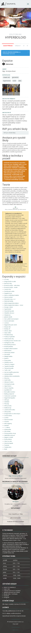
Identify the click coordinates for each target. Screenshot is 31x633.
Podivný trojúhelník (9, 336)
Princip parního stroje (10, 433)
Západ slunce (7, 386)
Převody (6, 403)
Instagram (6, 597)
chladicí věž (6, 77)
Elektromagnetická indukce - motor (13, 305)
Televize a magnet (9, 364)
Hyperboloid (7, 309)
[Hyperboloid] (11, 89)
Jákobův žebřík (8, 317)
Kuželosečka (7, 429)
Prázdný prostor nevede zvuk (12, 340)
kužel (14, 81)
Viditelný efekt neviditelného (12, 376)
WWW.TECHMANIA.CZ (10, 587)
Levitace (6, 323)
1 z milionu (7, 427)
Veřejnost (18, 45)
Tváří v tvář (7, 370)
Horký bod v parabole (10, 396)
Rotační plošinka (8, 346)
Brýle (5, 449)
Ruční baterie (7, 350)
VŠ (27, 45)
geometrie (15, 77)
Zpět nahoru (15, 630)
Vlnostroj (6, 378)
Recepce (16, 501)
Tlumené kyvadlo (8, 368)
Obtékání (6, 402)
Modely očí (7, 329)
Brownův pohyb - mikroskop (12, 285)
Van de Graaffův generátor (11, 372)
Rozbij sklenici (8, 439)
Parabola (6, 445)
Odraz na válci (8, 441)
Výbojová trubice (8, 382)
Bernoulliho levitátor (9, 392)
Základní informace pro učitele (12, 592)
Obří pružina (7, 411)
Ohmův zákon (8, 331)
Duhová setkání (8, 297)
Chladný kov (7, 315)
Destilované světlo (9, 291)
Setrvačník (7, 354)
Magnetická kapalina (9, 398)
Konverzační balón (9, 321)
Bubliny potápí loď (9, 394)
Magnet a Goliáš (8, 437)
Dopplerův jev (8, 293)
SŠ (23, 45)
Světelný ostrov (8, 362)
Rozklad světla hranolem (10, 348)
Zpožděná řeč (8, 390)
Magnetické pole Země (10, 325)
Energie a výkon (8, 307)
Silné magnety (8, 423)
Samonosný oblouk (9, 352)
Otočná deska (8, 415)
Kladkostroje (7, 407)
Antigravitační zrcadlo (10, 281)
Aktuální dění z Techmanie (10, 594)
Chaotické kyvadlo (9, 311)
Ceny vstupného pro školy (16, 514)
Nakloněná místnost (9, 435)
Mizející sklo (7, 327)
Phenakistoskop (8, 334)
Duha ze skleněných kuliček (11, 295)
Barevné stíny (8, 283)
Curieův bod (7, 289)
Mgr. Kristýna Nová (15, 476)
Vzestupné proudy (9, 384)
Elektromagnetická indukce (11, 303)
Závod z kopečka (8, 388)
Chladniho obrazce (9, 313)
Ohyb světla (7, 332)
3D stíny (6, 279)
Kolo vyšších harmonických (11, 319)
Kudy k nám (7, 589)
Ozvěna (6, 417)
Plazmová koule (8, 419)
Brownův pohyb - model (10, 287)
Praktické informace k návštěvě (15, 521)
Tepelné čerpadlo (9, 366)
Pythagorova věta (9, 342)
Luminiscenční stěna (9, 409)
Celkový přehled (8, 45)
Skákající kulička (8, 356)
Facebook (6, 595)
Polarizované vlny (9, 338)
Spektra (6, 358)
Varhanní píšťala (8, 374)
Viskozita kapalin (8, 443)
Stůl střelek (7, 431)
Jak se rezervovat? (15, 518)
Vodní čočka (7, 380)
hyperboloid (6, 81)
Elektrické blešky (8, 301)
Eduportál (11, 4)
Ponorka (6, 421)
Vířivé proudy (7, 405)
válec (19, 81)
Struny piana (7, 360)
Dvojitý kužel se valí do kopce (12, 413)
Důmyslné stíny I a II (9, 299)
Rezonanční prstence (10, 344)
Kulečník (6, 425)
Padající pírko (7, 447)
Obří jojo (6, 400)
